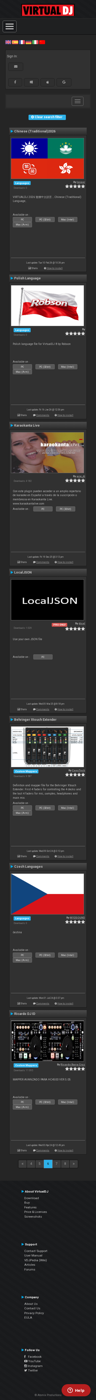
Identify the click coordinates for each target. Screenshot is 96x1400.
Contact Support (35, 1251)
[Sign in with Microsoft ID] (31, 82)
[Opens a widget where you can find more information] (76, 1390)
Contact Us (32, 1308)
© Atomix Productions (48, 1395)
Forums (29, 1269)
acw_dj (81, 476)
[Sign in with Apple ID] (48, 82)
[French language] (22, 42)
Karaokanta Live (27, 425)
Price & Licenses (35, 1212)
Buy (27, 1202)
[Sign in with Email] (15, 67)
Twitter (32, 1370)
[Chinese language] (42, 42)
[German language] (28, 42)
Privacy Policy (34, 1313)
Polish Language (27, 278)
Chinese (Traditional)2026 (34, 131)
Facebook (34, 1357)
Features (30, 1207)
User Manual (33, 1255)
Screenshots (33, 1216)
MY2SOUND (77, 917)
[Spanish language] (15, 42)
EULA (28, 1317)
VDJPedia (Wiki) (35, 1260)
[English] (8, 42)
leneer (81, 182)
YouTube (34, 1361)
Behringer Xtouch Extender (35, 720)
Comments (42, 415)
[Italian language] (35, 42)
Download (31, 1198)
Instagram (35, 1366)
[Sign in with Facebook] (15, 82)
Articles (29, 1265)
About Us (31, 1304)
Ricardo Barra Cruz (73, 1064)
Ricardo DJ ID (24, 1014)
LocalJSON (23, 572)
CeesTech (78, 770)
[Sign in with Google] (64, 82)
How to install (55, 268)
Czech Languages (28, 866)
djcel (82, 623)
